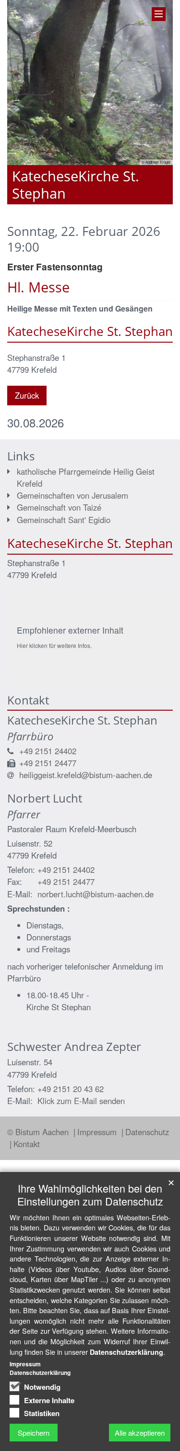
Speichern (33, 1433)
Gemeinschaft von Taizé (59, 507)
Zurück (27, 395)
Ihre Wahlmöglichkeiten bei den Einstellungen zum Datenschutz (90, 1194)
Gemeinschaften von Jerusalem (72, 495)
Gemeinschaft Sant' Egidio (63, 519)
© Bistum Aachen (39, 1132)
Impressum (98, 1132)
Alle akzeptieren (140, 1433)
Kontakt (26, 1144)
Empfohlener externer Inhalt (70, 630)
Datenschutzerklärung (126, 1352)
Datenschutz (147, 1132)
